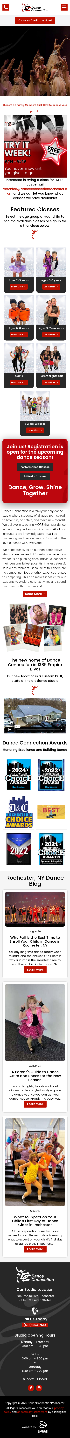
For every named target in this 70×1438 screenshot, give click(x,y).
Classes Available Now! (35, 20)
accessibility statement (32, 1412)
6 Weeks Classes (35, 476)
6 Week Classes (35, 424)
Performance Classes (35, 467)
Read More (33, 594)
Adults (18, 376)
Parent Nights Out (51, 376)
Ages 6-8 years (19, 328)
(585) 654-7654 (35, 1325)
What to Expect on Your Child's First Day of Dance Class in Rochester (35, 1221)
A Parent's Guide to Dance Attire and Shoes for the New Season (35, 1075)
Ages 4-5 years (51, 280)
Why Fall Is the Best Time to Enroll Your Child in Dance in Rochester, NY (35, 941)
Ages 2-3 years (19, 280)
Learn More (17, 286)
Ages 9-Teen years (51, 328)
